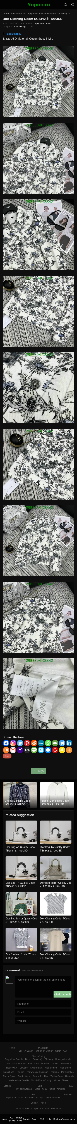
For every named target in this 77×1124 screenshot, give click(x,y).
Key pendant (36, 1067)
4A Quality (43, 1047)
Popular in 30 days (34, 1097)
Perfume (54, 1071)
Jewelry (24, 1067)
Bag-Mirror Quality (14, 1058)
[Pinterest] (27, 743)
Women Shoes (61, 1080)
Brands (7, 1085)
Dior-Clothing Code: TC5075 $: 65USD (21, 956)
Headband (66, 1063)
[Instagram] (13, 743)
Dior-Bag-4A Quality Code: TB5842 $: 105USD (55, 848)
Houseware (12, 1067)
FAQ (71, 1085)
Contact (34, 1102)
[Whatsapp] (48, 743)
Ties (46, 1076)
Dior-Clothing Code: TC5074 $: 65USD (55, 920)
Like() (38, 771)
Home (12, 1047)
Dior (7, 755)
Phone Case (9, 1076)
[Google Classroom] (55, 750)
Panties (20, 1071)
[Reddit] (34, 743)
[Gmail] (13, 750)
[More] (69, 750)
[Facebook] (6, 743)
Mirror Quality (38, 1056)
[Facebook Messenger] (48, 750)
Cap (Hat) (37, 1058)
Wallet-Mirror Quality (19, 1080)
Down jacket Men (63, 1058)
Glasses (45, 1063)
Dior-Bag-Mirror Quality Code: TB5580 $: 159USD (21, 920)
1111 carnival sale (23, 1088)
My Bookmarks (53, 1097)
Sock (27, 1076)
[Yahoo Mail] (20, 750)
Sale (40, 1085)
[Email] (55, 743)
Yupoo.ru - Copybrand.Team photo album (36, 13)
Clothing (63, 13)
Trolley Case (56, 1076)
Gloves (55, 1063)
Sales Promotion (57, 1088)
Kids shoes (65, 1067)
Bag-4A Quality (26, 1050)
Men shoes (8, 1071)
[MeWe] (41, 743)
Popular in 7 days (14, 1097)
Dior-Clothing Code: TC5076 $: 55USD (55, 956)
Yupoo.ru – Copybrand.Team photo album (41, 1108)
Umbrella (69, 1076)
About (43, 1102)
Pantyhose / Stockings (37, 1071)
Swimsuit (37, 1076)
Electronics (33, 1063)
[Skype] (41, 750)
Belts (27, 1058)
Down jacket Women (16, 1063)
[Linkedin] (69, 743)
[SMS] (34, 750)
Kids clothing (51, 1067)
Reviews (68, 1094)
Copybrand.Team (42, 23)
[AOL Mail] (27, 750)
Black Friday (41, 1088)
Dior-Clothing (19, 26)
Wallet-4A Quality (44, 1050)
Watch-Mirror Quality (41, 1080)
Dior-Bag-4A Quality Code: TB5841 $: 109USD (20, 848)
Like (33, 1094)
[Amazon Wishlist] (62, 750)
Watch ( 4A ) (61, 1050)
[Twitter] (20, 743)
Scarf (20, 1076)
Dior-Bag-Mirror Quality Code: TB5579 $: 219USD (55, 884)
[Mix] (6, 750)
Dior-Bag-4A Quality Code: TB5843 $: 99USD (20, 884)
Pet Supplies (67, 1071)
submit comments (62, 994)
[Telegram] (62, 743)
